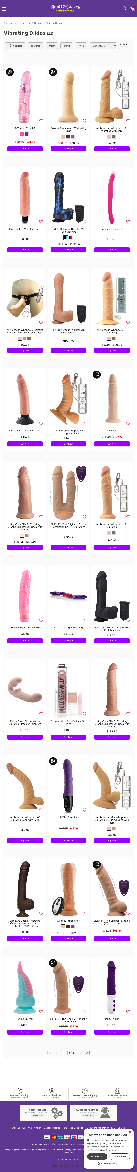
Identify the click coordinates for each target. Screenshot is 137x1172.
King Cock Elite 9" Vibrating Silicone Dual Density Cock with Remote (111, 724)
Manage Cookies (52, 1128)
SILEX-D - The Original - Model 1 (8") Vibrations (112, 922)
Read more (110, 1150)
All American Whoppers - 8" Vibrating (112, 525)
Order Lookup (18, 1128)
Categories (10, 23)
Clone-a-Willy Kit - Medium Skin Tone (68, 722)
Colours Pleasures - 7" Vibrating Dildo (68, 129)
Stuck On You (25, 1018)
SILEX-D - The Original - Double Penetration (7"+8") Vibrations (68, 525)
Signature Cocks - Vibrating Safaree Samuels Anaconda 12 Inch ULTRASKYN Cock (25, 923)
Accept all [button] (97, 1156)
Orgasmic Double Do (112, 229)
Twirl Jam (112, 430)
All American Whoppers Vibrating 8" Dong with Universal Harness (24, 331)
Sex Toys (25, 23)
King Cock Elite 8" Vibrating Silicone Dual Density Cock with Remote (24, 527)
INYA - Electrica (68, 817)
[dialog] (109, 1149)
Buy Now (25, 148)
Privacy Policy (34, 1128)
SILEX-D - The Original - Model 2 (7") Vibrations (68, 1020)
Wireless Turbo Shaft (68, 920)
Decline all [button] (119, 1156)
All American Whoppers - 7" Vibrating (112, 331)
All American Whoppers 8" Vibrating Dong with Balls (25, 818)
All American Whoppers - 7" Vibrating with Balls (68, 432)
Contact (122, 1128)
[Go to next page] (81, 1052)
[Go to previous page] (56, 1052)
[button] (4, 9)
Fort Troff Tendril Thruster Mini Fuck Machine (68, 230)
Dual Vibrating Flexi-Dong (68, 627)
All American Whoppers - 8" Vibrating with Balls (112, 129)
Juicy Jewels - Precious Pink (25, 627)
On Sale (123, 44)
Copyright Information (98, 1128)
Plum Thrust (112, 1018)
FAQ (113, 1128)
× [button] (130, 1132)
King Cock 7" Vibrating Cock (25, 430)
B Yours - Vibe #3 (25, 128)
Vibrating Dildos (53, 23)
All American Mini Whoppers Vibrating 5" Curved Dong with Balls (112, 820)
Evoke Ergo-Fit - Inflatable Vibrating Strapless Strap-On (25, 722)
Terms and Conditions (73, 1128)
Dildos (37, 23)
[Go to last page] (87, 1052)
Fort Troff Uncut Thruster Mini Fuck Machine (68, 331)
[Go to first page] (49, 1052)
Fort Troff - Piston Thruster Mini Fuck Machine (112, 629)
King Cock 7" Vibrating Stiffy (25, 229)
